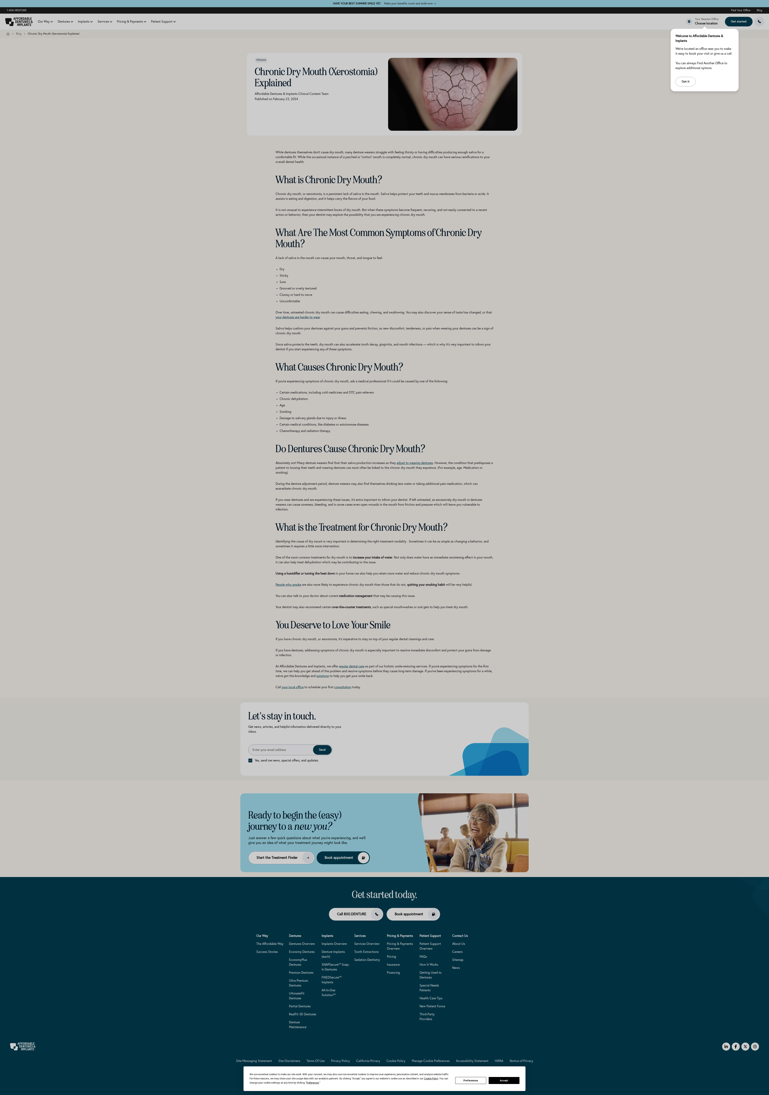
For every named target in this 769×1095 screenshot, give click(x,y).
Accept (504, 1080)
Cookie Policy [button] (431, 1078)
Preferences (470, 1080)
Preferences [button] (312, 1082)
